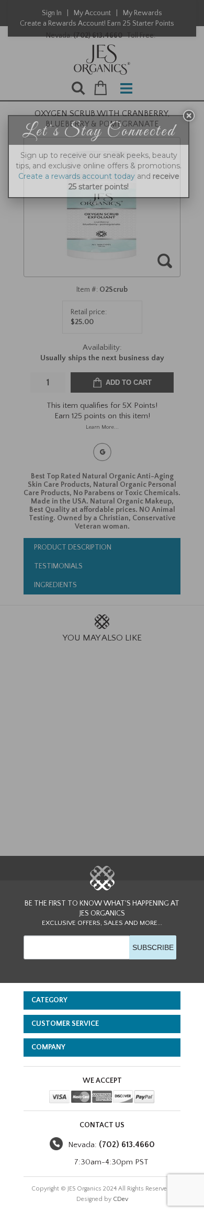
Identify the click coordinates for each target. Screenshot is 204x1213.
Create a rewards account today (76, 176)
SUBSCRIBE (153, 947)
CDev (120, 1199)
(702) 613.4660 (127, 1144)
